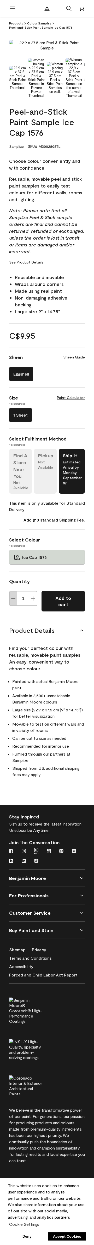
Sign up (15, 823)
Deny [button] (27, 1236)
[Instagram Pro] (36, 851)
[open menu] (12, 8)
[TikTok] (36, 861)
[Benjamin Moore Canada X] (74, 851)
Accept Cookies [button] (67, 1236)
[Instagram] (24, 851)
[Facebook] (11, 851)
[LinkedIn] (24, 861)
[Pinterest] (61, 851)
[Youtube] (49, 851)
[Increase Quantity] (33, 598)
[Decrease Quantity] (13, 598)
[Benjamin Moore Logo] (47, 8)
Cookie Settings (24, 1224)
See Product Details (26, 262)
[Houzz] (11, 861)
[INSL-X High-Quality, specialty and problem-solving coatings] (34, 1049)
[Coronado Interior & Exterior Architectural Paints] (34, 1085)
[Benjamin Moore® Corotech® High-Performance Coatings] (34, 1010)
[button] (69, 8)
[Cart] (81, 8)
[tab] (17, 78)
